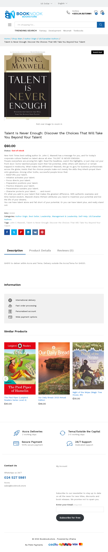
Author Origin (21, 216)
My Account (61, 466)
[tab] (15, 251)
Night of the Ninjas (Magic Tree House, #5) (87, 393)
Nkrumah (67, 30)
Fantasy (43, 30)
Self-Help (83, 216)
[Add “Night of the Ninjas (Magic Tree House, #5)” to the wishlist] (94, 387)
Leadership (45, 216)
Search (101, 25)
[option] (20, 375)
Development (55, 30)
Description (15, 250)
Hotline (75, 11)
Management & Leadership (64, 216)
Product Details (40, 250)
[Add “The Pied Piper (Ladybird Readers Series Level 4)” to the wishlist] (26, 392)
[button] (13, 392)
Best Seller (34, 216)
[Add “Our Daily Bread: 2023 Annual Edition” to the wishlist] (60, 392)
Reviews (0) (65, 250)
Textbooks (78, 30)
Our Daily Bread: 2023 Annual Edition (52, 398)
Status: (7, 150)
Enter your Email (69, 505)
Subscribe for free (70, 517)
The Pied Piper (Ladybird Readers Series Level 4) (16, 398)
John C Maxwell (17, 223)
